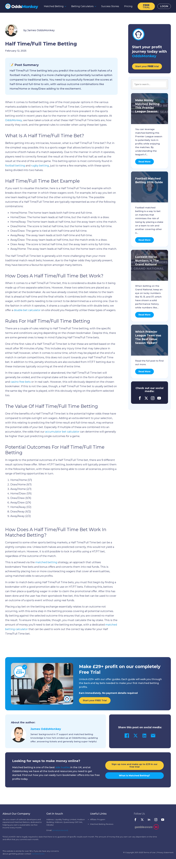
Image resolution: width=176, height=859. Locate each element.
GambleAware (38, 854)
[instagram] (152, 398)
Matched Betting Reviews (101, 824)
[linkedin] (149, 819)
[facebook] (140, 398)
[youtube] (159, 398)
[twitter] (146, 398)
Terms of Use (149, 852)
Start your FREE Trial (95, 700)
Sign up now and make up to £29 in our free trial (134, 765)
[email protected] (60, 830)
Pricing (128, 6)
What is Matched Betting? (134, 775)
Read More (144, 161)
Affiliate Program (97, 819)
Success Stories (110, 6)
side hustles (62, 767)
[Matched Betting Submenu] (66, 6)
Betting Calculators (82, 6)
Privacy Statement (165, 852)
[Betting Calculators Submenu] (96, 6)
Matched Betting (54, 6)
